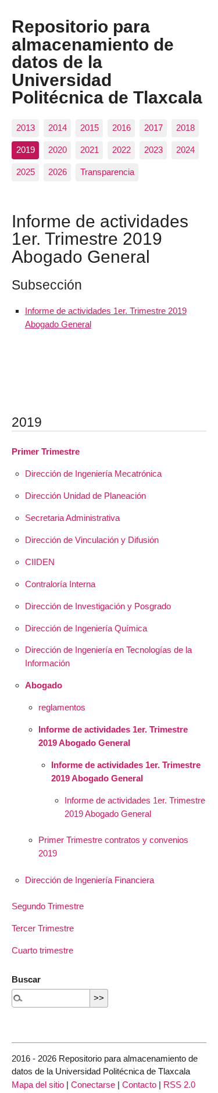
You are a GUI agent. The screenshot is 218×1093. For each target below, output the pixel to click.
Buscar (26, 979)
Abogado (43, 685)
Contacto (139, 1085)
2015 (89, 128)
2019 (25, 150)
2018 (185, 128)
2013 (25, 128)
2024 (185, 150)
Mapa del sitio (38, 1085)
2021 (89, 150)
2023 (153, 150)
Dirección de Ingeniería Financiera (89, 880)
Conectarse (93, 1085)
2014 (57, 128)
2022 (121, 150)
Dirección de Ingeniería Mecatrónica (93, 473)
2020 (57, 150)
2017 (153, 128)
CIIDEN (40, 562)
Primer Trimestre (46, 451)
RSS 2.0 (179, 1085)
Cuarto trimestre (42, 950)
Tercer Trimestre (43, 928)
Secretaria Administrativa (72, 518)
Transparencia (107, 172)
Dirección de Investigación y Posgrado (98, 606)
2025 (25, 172)
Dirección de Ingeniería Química (86, 628)
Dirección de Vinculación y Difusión (92, 540)
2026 (57, 172)
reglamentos (61, 707)
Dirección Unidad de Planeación (85, 496)
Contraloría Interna (60, 584)
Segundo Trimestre (48, 906)
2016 (121, 128)
